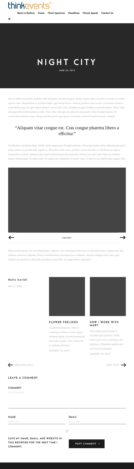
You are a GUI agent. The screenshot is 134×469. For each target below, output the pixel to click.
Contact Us (107, 13)
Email (73, 417)
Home (41, 13)
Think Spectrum (56, 13)
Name (12, 417)
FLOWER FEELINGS (63, 322)
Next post (113, 365)
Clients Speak (90, 13)
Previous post (24, 365)
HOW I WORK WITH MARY (104, 324)
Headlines (74, 13)
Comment (15, 388)
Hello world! (18, 279)
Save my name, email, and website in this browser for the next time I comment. (35, 442)
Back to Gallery (26, 13)
